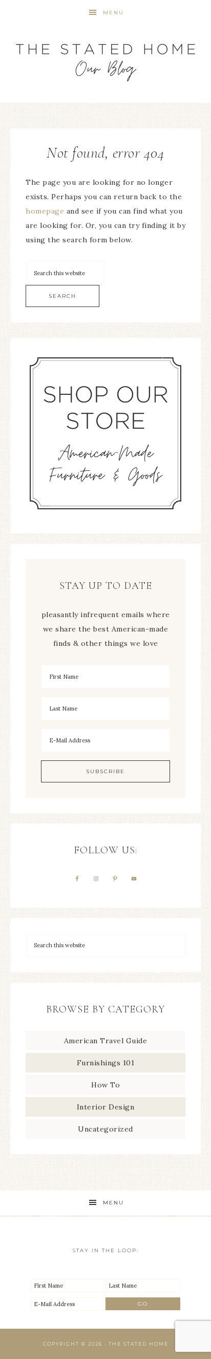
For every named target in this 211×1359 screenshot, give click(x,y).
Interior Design (106, 1107)
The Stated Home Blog (106, 58)
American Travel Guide (105, 1040)
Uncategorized (105, 1129)
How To (105, 1084)
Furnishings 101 (106, 1062)
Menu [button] (113, 12)
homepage (45, 211)
